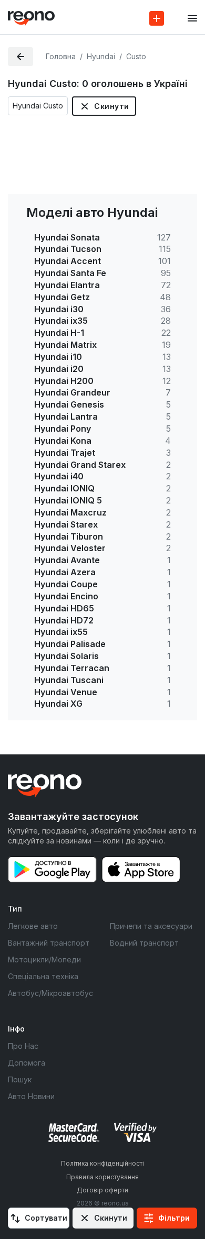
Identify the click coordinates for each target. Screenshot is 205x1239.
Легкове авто (33, 926)
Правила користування (102, 1177)
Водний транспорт (144, 942)
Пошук (20, 1079)
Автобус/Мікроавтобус (50, 993)
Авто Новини (31, 1096)
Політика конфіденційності (102, 1163)
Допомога (26, 1062)
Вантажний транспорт (48, 942)
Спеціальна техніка (43, 976)
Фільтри (174, 1217)
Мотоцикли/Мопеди (44, 959)
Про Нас (23, 1045)
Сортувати (46, 1217)
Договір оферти (102, 1190)
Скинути (111, 106)
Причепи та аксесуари (151, 926)
